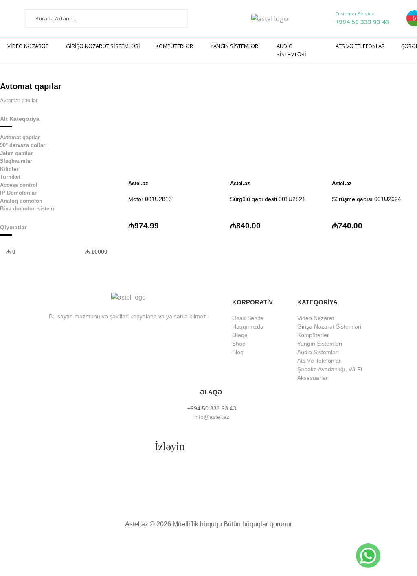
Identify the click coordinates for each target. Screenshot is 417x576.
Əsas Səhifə (247, 318)
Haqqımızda (247, 326)
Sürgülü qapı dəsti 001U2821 (267, 199)
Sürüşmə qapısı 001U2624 (366, 199)
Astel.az (138, 183)
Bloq (238, 352)
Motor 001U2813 (150, 199)
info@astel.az (211, 417)
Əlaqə (240, 335)
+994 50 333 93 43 (362, 22)
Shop (239, 343)
